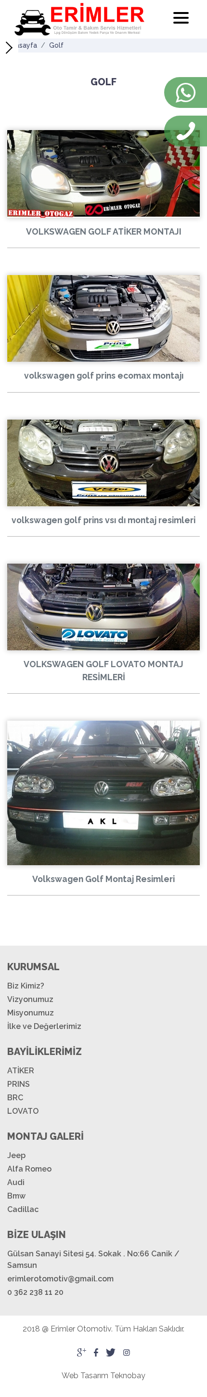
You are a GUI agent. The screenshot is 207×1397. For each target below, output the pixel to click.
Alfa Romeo (29, 1168)
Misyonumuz (30, 1012)
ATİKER (20, 1070)
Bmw (16, 1195)
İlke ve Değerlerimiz (44, 1026)
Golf (56, 45)
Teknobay (127, 1375)
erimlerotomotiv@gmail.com (60, 1278)
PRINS (18, 1084)
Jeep (16, 1155)
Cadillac (23, 1209)
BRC (15, 1097)
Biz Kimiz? (25, 985)
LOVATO (23, 1111)
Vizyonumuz (30, 999)
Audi (16, 1182)
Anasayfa (22, 45)
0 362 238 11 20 (35, 1292)
